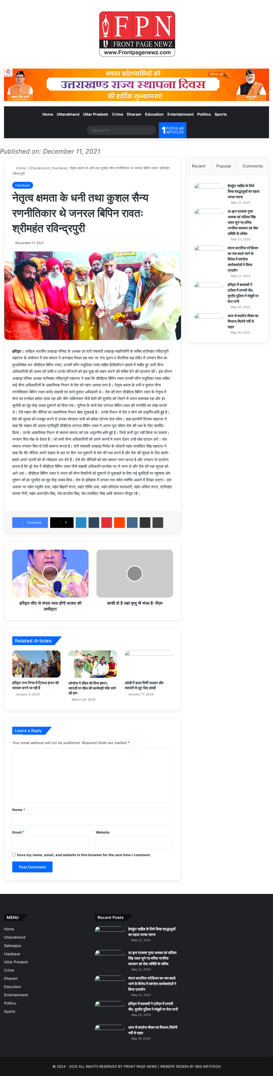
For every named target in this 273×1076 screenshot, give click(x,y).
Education (154, 114)
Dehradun (12, 945)
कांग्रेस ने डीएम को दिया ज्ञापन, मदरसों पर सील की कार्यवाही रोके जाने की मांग (92, 688)
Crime (117, 114)
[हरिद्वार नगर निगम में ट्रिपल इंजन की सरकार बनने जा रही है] (36, 664)
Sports (221, 114)
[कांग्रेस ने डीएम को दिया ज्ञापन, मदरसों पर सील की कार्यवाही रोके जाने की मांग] (93, 664)
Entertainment (180, 114)
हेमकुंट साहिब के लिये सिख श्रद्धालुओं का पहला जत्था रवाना (243, 191)
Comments (253, 166)
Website (103, 832)
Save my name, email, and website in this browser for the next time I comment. (84, 855)
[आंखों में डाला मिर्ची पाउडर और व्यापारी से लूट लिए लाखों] (149, 664)
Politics (204, 114)
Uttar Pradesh (95, 114)
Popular (223, 166)
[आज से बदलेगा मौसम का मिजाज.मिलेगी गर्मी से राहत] (209, 323)
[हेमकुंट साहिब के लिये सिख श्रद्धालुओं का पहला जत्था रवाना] (209, 193)
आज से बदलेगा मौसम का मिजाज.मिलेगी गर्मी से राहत (243, 321)
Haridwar (59, 168)
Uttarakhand (68, 114)
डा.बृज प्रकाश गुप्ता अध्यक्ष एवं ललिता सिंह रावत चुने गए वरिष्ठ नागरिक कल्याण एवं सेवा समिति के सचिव (243, 222)
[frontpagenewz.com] (136, 34)
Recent (198, 166)
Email (18, 832)
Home (47, 114)
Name (18, 810)
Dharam (134, 114)
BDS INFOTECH (208, 1066)
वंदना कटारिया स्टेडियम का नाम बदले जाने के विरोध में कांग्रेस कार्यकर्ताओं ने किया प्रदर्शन (243, 259)
